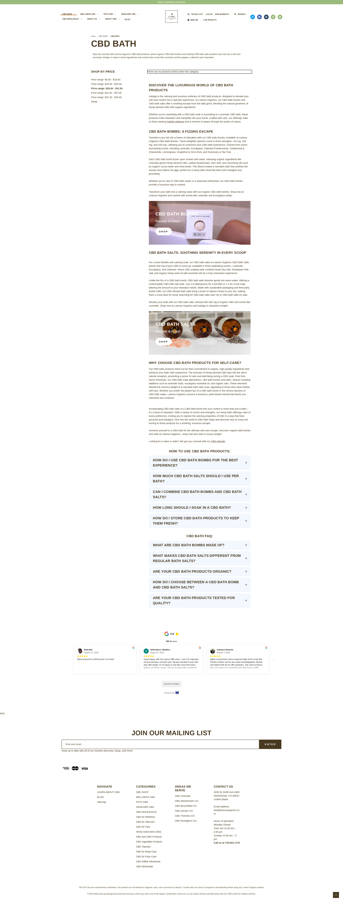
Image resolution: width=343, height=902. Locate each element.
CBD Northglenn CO (186, 820)
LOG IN (209, 14)
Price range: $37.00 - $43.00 (106, 97)
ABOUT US (92, 19)
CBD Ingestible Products (149, 841)
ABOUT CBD (110, 19)
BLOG (127, 19)
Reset (94, 101)
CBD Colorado (182, 796)
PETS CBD (108, 14)
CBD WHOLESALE (70, 19)
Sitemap (101, 802)
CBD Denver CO (184, 811)
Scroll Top (336, 895)
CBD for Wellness (145, 817)
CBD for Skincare (145, 822)
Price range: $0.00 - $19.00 (105, 79)
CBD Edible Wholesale (148, 861)
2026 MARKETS (222, 14)
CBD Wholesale (144, 866)
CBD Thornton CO (185, 816)
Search (241, 14)
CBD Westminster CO (186, 801)
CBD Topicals (143, 846)
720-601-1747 (196, 14)
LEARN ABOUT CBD (108, 792)
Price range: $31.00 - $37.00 (106, 93)
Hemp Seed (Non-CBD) (148, 831)
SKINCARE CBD (128, 14)
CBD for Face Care (146, 856)
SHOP (163, 231)
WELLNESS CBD (87, 14)
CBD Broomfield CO (185, 806)
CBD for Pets (143, 826)
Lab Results (209, 20)
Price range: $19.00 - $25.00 (106, 84)
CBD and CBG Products (149, 836)
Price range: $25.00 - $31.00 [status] (107, 88)
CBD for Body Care (146, 851)
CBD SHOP (67, 14)
